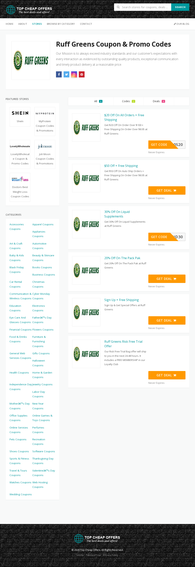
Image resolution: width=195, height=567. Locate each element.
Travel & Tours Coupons (18, 473)
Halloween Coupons (38, 363)
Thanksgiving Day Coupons (43, 461)
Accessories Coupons (17, 227)
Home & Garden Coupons (42, 375)
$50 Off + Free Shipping (121, 166)
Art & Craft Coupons (16, 246)
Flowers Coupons (43, 329)
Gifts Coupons (41, 353)
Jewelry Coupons (42, 384)
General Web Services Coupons (20, 356)
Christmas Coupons (38, 284)
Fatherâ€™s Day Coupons (42, 320)
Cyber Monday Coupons (41, 296)
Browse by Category (61, 23)
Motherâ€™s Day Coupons (20, 406)
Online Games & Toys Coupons (42, 418)
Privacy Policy (110, 555)
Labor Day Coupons (38, 394)
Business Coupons (43, 274)
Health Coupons (19, 372)
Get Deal (165, 190)
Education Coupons (15, 308)
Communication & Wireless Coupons (20, 296)
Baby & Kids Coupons (17, 258)
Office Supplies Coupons (18, 418)
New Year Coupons (38, 406)
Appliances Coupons (38, 234)
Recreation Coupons (38, 442)
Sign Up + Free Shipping (121, 300)
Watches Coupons (20, 482)
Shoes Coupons (19, 451)
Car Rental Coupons (16, 284)
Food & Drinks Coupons (18, 339)
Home (9, 23)
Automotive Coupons (39, 246)
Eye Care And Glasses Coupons (20, 320)
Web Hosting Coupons (40, 485)
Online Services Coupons (19, 430)
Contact (86, 23)
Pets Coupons (18, 439)
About (22, 23)
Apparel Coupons (43, 224)
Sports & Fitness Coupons (19, 461)
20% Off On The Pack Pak (122, 258)
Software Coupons (43, 451)
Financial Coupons (21, 329)
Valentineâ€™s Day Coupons (43, 473)
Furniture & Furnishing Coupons (39, 341)
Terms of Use (93, 555)
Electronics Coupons (38, 308)
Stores (37, 23)
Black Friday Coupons (17, 270)
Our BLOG (182, 23)
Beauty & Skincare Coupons (43, 258)
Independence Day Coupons (21, 387)
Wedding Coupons (21, 494)
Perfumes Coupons (38, 430)
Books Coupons (42, 267)
